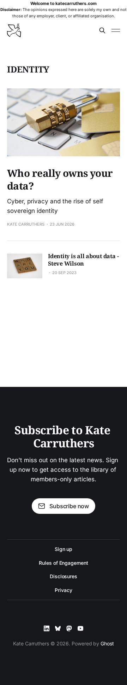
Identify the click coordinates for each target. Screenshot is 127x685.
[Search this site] (102, 30)
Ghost (107, 643)
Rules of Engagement (63, 563)
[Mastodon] (69, 628)
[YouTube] (80, 628)
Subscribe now (69, 506)
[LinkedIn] (46, 628)
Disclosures (63, 576)
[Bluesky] (58, 628)
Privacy (63, 590)
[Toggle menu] (115, 30)
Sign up (63, 549)
